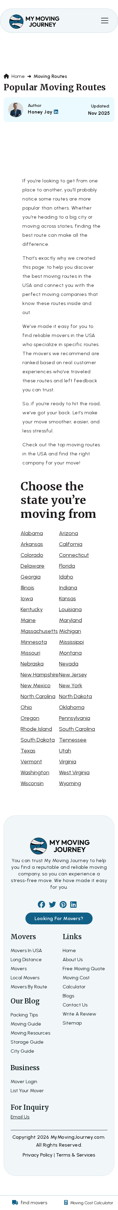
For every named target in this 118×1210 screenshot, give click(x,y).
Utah (65, 750)
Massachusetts (39, 631)
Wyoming (70, 783)
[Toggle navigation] (105, 20)
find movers (34, 1202)
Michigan (70, 631)
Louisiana (70, 609)
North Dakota (75, 696)
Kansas (67, 598)
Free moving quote (84, 968)
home (69, 950)
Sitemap (72, 1023)
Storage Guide (27, 1042)
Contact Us (75, 1005)
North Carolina (38, 696)
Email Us (20, 1117)
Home (17, 76)
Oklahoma (71, 707)
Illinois (27, 587)
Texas (28, 750)
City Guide (22, 1051)
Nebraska (32, 663)
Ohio (26, 707)
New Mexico (36, 685)
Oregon (30, 718)
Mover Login (24, 1081)
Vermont (31, 761)
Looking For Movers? (59, 918)
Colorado (32, 555)
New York (70, 685)
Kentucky (32, 609)
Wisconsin (32, 783)
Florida (67, 566)
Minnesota (34, 642)
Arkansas (32, 544)
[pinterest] (63, 905)
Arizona (68, 533)
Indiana (68, 587)
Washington (35, 772)
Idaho (66, 576)
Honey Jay (41, 112)
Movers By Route (29, 987)
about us (73, 959)
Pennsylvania (74, 718)
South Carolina (77, 729)
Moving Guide (26, 1024)
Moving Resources (30, 1033)
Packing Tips (24, 1015)
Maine (28, 620)
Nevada (68, 663)
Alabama (32, 533)
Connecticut (74, 555)
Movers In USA (26, 950)
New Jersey (73, 674)
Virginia (67, 761)
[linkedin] (73, 905)
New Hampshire (40, 674)
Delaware (32, 566)
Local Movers (25, 978)
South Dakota (38, 740)
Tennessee (73, 740)
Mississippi (71, 642)
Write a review (79, 1014)
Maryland (70, 620)
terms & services (75, 1155)
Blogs (68, 996)
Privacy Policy (38, 1155)
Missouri (30, 653)
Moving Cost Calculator (91, 1202)
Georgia (31, 576)
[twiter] (52, 905)
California (70, 544)
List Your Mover (27, 1090)
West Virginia (74, 772)
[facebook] (41, 905)
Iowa (27, 598)
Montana (70, 653)
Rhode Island (36, 729)
